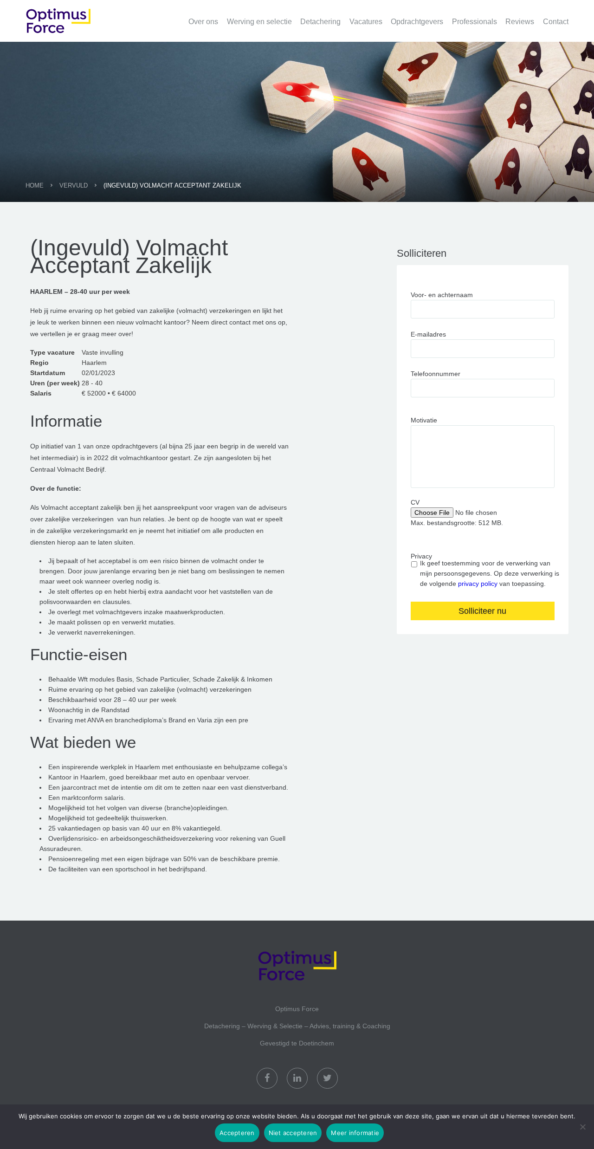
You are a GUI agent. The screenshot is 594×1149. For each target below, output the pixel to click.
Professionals (474, 22)
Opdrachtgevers (417, 22)
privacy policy (477, 583)
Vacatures (365, 22)
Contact (555, 22)
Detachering (320, 22)
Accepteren (237, 1132)
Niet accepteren (293, 1132)
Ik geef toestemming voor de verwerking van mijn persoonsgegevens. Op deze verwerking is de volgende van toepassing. (489, 573)
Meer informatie (355, 1132)
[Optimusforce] (72, 15)
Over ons (203, 22)
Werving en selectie (259, 22)
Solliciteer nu (482, 611)
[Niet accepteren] (582, 1126)
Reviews (519, 22)
